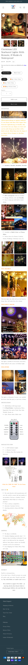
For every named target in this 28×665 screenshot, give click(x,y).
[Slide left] (1, 44)
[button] (3, 7)
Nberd (15, 663)
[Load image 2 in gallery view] (14, 43)
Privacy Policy (6, 627)
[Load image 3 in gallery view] (21, 43)
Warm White (6, 73)
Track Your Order (7, 613)
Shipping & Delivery (8, 606)
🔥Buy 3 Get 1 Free (15, 79)
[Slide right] (26, 44)
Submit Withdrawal (8, 637)
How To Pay (6, 609)
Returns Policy (6, 630)
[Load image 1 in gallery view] (7, 43)
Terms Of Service (7, 634)
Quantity (3, 90)
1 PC (4, 79)
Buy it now (14, 104)
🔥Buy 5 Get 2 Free (8, 83)
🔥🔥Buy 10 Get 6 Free (9, 87)
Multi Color (17, 73)
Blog (4, 616)
